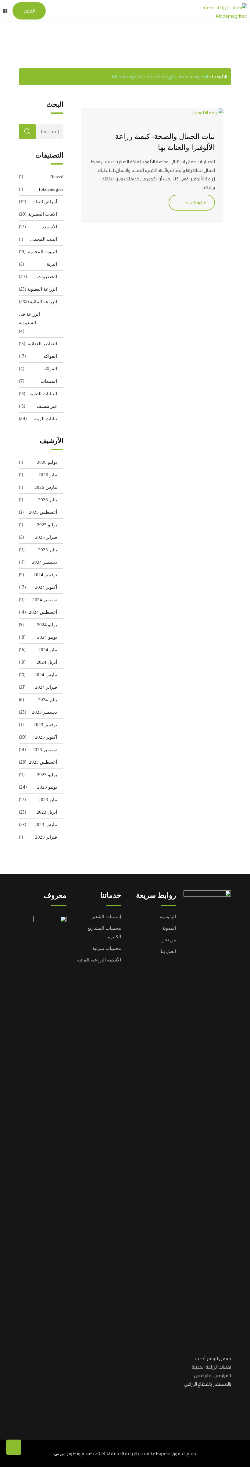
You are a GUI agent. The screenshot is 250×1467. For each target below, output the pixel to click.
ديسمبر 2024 (44, 562)
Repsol (56, 176)
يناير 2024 (47, 699)
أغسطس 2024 (43, 612)
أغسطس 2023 (43, 762)
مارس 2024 (45, 674)
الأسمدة (49, 226)
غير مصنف (47, 406)
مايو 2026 (47, 474)
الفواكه (50, 356)
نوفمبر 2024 (45, 574)
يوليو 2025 (47, 524)
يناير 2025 (47, 549)
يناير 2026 (47, 499)
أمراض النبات (44, 201)
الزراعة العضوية (42, 289)
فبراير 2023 (46, 837)
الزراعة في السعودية (29, 318)
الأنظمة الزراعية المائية (99, 959)
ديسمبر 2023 (44, 712)
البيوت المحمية (42, 251)
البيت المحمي (43, 239)
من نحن (168, 939)
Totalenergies (50, 189)
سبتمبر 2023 (44, 749)
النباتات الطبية (43, 393)
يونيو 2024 (47, 637)
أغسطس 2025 (43, 512)
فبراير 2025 (46, 537)
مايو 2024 (47, 649)
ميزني (60, 1453)
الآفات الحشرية (42, 214)
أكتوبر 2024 (46, 587)
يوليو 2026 (47, 462)
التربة (52, 264)
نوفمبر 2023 (45, 724)
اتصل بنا (168, 951)
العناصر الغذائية (42, 343)
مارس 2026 (45, 487)
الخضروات (47, 276)
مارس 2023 (45, 824)
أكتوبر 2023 (46, 737)
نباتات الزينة (45, 418)
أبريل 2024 (47, 662)
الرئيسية (168, 916)
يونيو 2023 (47, 787)
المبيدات (49, 381)
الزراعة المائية (43, 301)
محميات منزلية (106, 948)
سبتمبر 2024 (44, 599)
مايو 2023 (47, 799)
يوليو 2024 (47, 624)
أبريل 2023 (47, 812)
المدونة (169, 928)
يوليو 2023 (47, 774)
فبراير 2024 (46, 687)
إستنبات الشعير (106, 916)
